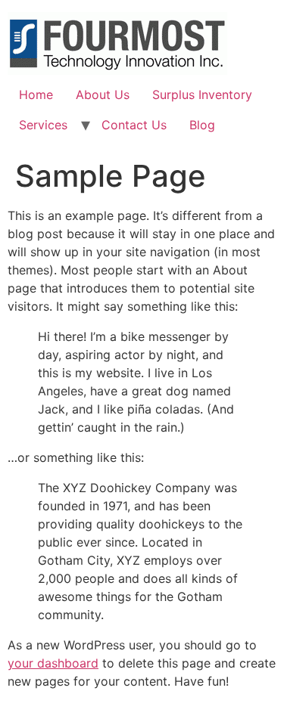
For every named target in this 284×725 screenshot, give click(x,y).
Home (36, 94)
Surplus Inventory (202, 94)
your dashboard (53, 663)
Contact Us (134, 124)
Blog (202, 124)
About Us (103, 94)
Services (43, 124)
